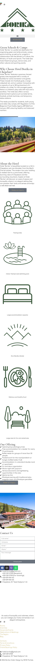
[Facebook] (2, 568)
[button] (17, 36)
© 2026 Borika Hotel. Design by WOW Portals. (16, 660)
